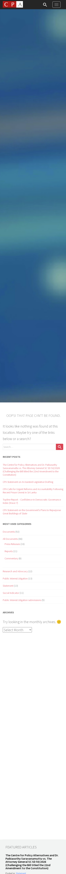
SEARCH (45, 4)
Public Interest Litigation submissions (22, 600)
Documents (9, 531)
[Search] (59, 447)
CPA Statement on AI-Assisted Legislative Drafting (28, 482)
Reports (9, 551)
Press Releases (12, 544)
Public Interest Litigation (15, 578)
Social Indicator (11, 593)
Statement (8, 585)
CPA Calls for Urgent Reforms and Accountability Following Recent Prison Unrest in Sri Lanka (33, 490)
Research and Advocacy (15, 571)
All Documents (10, 539)
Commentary (11, 558)
